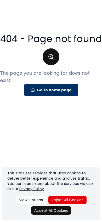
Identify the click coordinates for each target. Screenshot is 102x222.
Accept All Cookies (51, 210)
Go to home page (54, 90)
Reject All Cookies (67, 200)
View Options (31, 200)
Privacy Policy (31, 188)
